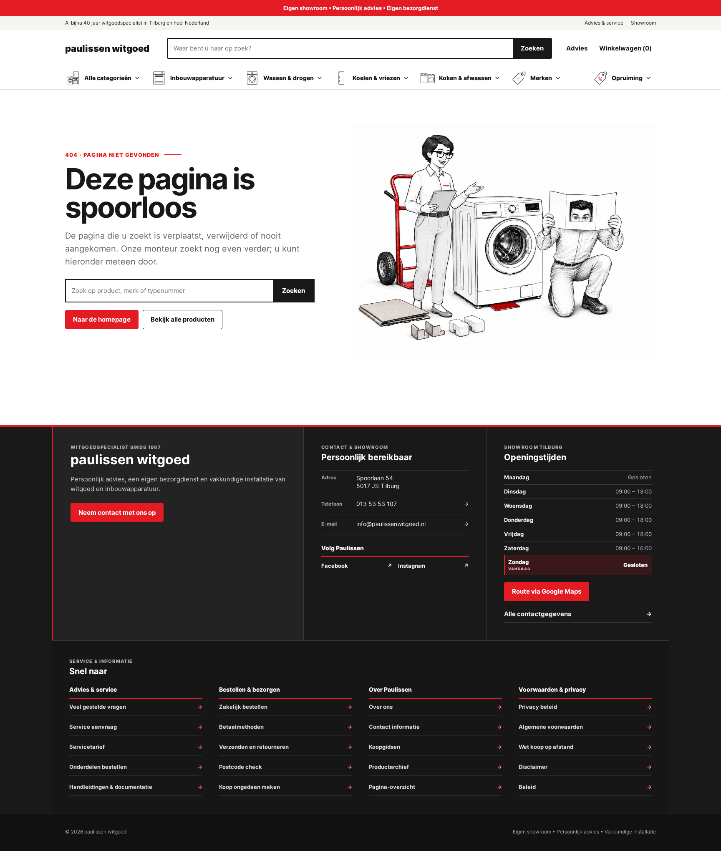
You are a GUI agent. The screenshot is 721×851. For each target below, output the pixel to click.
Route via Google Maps (546, 591)
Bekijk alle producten (182, 319)
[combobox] (340, 48)
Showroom (643, 23)
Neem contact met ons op (117, 512)
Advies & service (604, 23)
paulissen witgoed (107, 48)
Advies (576, 48)
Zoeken (532, 48)
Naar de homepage (102, 319)
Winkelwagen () (625, 48)
